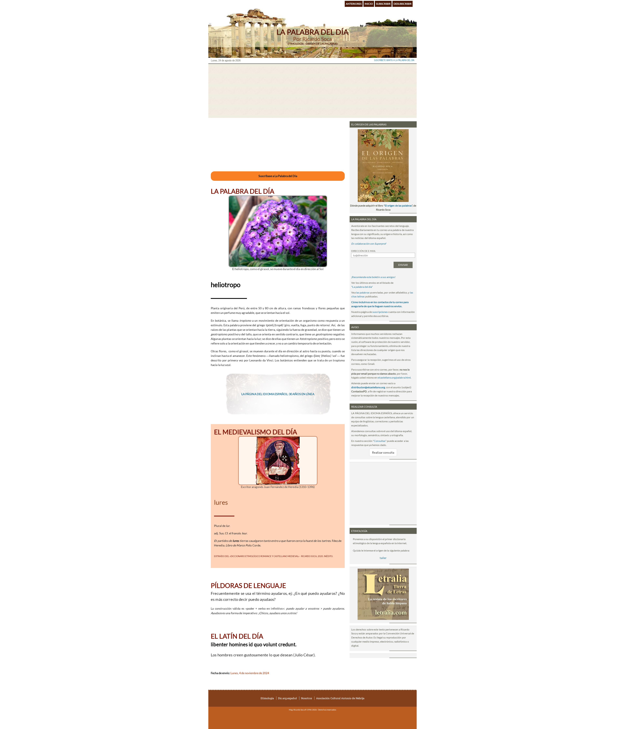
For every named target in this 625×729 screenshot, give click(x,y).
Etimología (267, 698)
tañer (383, 558)
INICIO (369, 3)
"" (362, 286)
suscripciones (380, 311)
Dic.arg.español (287, 698)
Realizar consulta (383, 452)
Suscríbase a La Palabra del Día (277, 176)
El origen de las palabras (398, 205)
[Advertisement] (312, 91)
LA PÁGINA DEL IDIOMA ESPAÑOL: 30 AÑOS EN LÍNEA (277, 394)
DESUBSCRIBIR (402, 3)
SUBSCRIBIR (383, 3)
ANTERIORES (353, 3)
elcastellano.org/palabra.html (394, 377)
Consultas (379, 440)
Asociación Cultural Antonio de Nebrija (340, 698)
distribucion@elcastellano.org (368, 387)
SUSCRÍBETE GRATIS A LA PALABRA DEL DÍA (394, 60)
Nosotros (306, 698)
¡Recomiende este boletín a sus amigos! (373, 277)
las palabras (362, 292)
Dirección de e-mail (363, 251)
